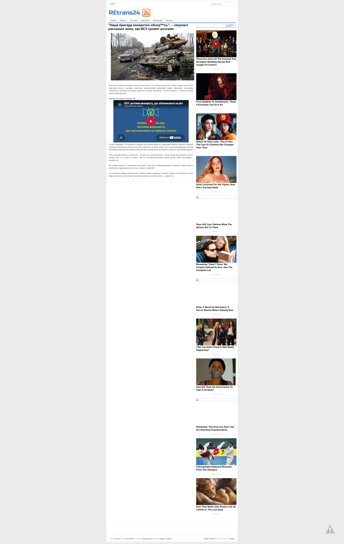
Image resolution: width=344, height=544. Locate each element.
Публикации (157, 20)
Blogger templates (210, 538)
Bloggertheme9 (147, 538)
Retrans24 (117, 538)
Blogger (232, 538)
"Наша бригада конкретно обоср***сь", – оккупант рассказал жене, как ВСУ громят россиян (148, 27)
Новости (123, 20)
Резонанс (169, 20)
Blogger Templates (166, 538)
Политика (133, 20)
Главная (113, 20)
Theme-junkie (128, 538)
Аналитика (145, 20)
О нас (112, 4)
